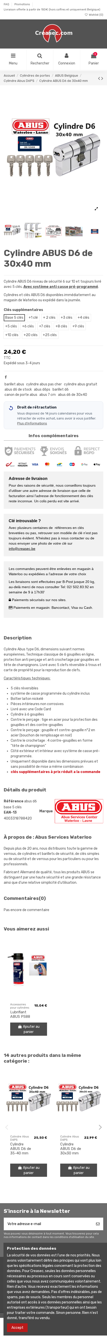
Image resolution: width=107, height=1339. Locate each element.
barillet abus (14, 384)
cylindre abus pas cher (44, 384)
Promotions (22, 4)
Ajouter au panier (31, 1029)
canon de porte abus (20, 395)
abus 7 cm (47, 395)
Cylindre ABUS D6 (18, 281)
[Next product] (102, 78)
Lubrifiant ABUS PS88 (20, 1014)
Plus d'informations (32, 423)
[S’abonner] (98, 1224)
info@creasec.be (22, 549)
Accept (17, 1328)
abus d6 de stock (18, 389)
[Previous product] (99, 78)
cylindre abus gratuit (80, 384)
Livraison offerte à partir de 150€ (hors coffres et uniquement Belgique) (52, 9)
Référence (13, 801)
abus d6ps (42, 389)
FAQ (7, 4)
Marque (46, 811)
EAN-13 (10, 812)
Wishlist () (95, 14)
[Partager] (6, 377)
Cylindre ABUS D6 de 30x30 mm (70, 1148)
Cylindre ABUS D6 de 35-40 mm (20, 1148)
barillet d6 (61, 389)
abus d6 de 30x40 (72, 395)
